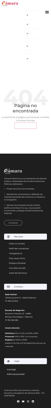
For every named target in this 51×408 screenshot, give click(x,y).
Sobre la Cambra (17, 243)
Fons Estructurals (17, 268)
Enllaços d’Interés (17, 263)
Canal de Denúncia (18, 273)
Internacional (31, 10)
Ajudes (28, 50)
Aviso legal (11, 369)
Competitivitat (32, 29)
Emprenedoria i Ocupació (32, 40)
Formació (29, 19)
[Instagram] (28, 401)
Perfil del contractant (19, 248)
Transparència (15, 253)
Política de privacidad (15, 374)
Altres (27, 54)
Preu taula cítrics (17, 258)
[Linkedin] (32, 401)
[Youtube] (23, 401)
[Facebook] (18, 401)
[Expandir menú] (27, 15)
